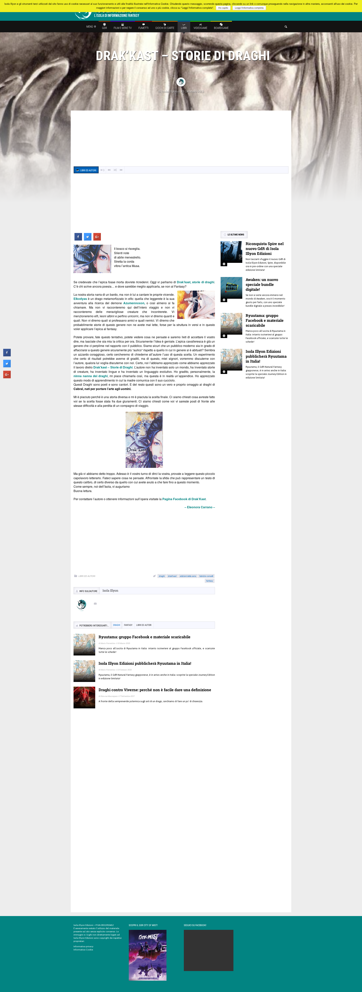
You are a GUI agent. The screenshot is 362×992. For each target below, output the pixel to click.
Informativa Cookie (83, 949)
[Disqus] (144, 766)
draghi (162, 575)
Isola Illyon (169, 91)
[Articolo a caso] (115, 169)
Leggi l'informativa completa (249, 8)
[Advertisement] (181, 138)
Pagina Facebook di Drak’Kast (184, 499)
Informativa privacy (83, 946)
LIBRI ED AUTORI (86, 576)
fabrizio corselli (206, 575)
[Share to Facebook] (78, 239)
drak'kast (172, 575)
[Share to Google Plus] (97, 239)
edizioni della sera (188, 575)
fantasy (209, 580)
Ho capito (223, 8)
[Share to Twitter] (87, 239)
